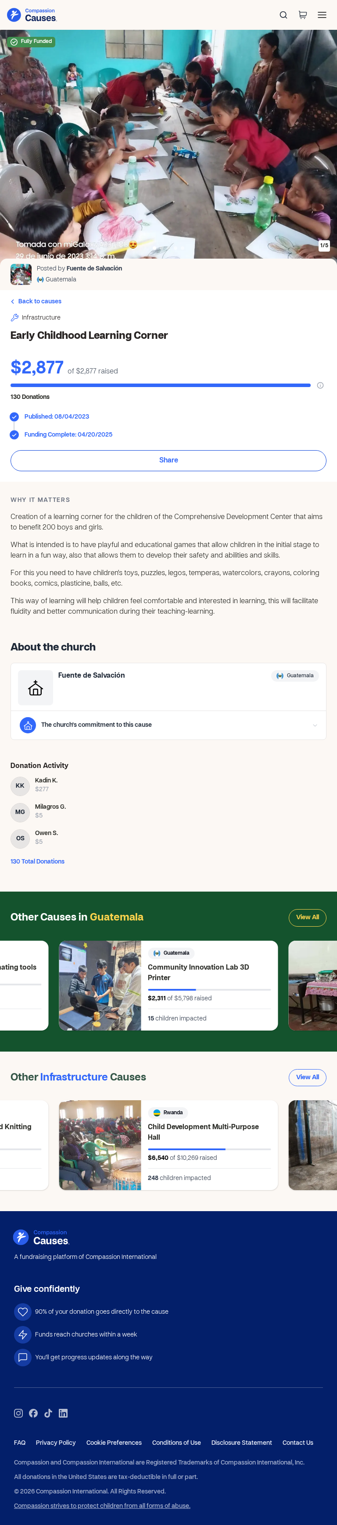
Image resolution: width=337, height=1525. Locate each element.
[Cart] (303, 15)
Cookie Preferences (114, 1443)
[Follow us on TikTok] (48, 1413)
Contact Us (298, 1443)
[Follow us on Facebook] (33, 1413)
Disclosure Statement (242, 1443)
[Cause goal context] (320, 385)
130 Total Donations (38, 862)
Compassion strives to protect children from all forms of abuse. (102, 1506)
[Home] (52, 1237)
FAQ (19, 1443)
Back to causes (39, 302)
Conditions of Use (176, 1443)
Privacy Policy (56, 1443)
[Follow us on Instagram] (18, 1413)
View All (307, 918)
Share (168, 460)
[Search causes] (283, 15)
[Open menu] (322, 14)
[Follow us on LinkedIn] (63, 1413)
